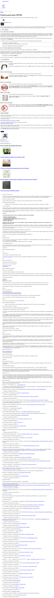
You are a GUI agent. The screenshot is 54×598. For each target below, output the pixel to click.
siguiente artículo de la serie (7, 127)
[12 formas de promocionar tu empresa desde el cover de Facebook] (6, 166)
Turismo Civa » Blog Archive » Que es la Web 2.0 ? (33, 548)
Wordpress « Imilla (16, 591)
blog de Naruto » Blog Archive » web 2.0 (28, 569)
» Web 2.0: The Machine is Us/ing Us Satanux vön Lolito (35, 404)
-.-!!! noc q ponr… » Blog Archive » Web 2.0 (29, 566)
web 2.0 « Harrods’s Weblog (21, 425)
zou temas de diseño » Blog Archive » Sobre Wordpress (35, 504)
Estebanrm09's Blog (17, 580)
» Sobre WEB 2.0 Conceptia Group (25, 472)
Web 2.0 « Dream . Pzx (19, 422)
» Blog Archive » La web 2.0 (21, 594)
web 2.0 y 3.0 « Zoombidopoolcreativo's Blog (29, 537)
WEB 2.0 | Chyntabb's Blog (21, 584)
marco (10, 494)
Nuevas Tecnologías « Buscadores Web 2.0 (28, 515)
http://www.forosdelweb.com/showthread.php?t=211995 (12, 293)
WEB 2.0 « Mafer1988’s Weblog (23, 415)
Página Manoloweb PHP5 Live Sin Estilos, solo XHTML (10, 120)
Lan (9, 380)
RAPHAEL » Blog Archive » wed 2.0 (26, 573)
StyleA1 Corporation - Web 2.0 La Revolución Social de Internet (39, 460)
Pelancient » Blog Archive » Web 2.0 (25, 418)
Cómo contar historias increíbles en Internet (9, 190)
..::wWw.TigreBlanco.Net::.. (21, 384)
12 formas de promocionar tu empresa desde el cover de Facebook (14, 168)
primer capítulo (6, 26)
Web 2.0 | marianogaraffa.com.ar (23, 392)
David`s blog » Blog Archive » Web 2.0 (26, 552)
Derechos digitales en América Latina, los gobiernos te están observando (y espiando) (18, 179)
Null (9, 479)
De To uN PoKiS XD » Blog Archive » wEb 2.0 (31, 562)
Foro (3, 6)
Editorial (1, 12)
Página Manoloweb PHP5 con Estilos (6, 123)
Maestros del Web (5, 1)
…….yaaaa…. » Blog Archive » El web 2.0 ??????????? (35, 559)
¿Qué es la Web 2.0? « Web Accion (25, 555)
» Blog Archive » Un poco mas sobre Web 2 (29, 464)
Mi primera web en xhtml (7, 265)
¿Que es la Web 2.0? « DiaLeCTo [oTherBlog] (30, 396)
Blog (3, 5)
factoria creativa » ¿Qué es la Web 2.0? (26, 577)
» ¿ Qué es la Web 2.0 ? (19, 530)
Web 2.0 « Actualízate (18, 408)
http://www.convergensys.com (5, 143)
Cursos (4, 4)
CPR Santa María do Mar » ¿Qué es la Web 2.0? (31, 508)
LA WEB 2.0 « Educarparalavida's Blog (27, 534)
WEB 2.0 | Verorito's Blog (20, 587)
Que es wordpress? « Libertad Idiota (25, 457)
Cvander (4, 7)
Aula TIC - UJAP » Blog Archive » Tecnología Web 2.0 (35, 501)
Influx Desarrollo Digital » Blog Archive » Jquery (32, 411)
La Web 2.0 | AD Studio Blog (22, 523)
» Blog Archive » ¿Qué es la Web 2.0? (26, 437)
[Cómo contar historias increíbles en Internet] (6, 188)
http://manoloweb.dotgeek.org (7, 256)
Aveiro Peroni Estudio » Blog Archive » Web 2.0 (31, 445)
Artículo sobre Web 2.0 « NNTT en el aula (28, 541)
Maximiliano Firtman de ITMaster (24, 527)
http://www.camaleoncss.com (7, 351)
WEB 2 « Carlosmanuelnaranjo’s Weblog (28, 453)
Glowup (11, 497)
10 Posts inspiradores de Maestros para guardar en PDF (12, 157)
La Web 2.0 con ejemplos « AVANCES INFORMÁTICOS (36, 389)
